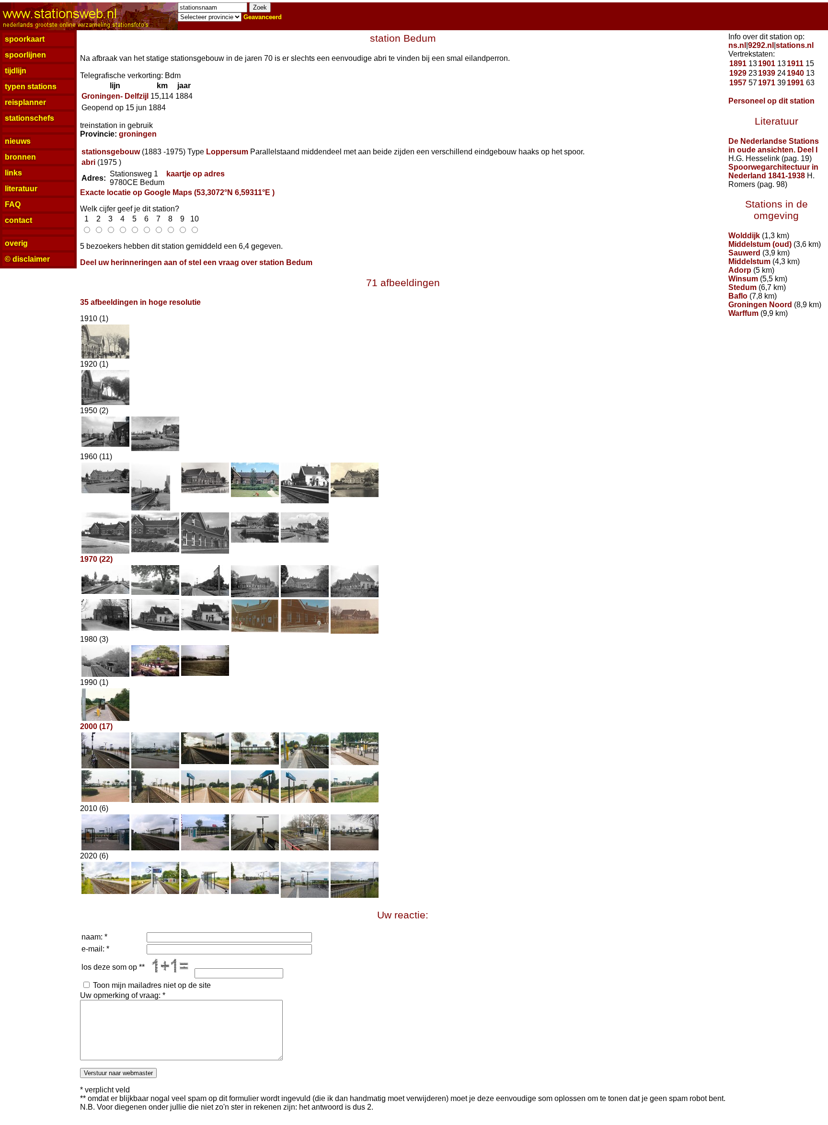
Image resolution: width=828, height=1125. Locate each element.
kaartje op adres (195, 174)
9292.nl (761, 45)
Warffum (743, 313)
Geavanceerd (262, 17)
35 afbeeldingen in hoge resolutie (140, 302)
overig (16, 243)
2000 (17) (96, 726)
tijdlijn (15, 71)
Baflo (738, 296)
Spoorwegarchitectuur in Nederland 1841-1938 (773, 171)
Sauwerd (744, 253)
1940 (795, 73)
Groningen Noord (760, 305)
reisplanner (25, 102)
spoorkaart (25, 39)
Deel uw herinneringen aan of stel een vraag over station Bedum (196, 262)
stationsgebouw (110, 152)
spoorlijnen (25, 55)
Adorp (739, 270)
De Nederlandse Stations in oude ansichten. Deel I (773, 145)
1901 (766, 63)
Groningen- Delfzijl (115, 96)
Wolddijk (744, 236)
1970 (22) (96, 559)
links (13, 173)
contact (18, 220)
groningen (138, 134)
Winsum (743, 279)
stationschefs (29, 118)
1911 (795, 63)
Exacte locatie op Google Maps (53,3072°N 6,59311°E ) (177, 192)
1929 (738, 73)
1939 (766, 73)
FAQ (13, 204)
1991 (795, 83)
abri (88, 162)
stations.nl (795, 45)
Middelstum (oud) (760, 244)
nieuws (18, 141)
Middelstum (749, 261)
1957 (738, 83)
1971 (766, 83)
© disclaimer (27, 259)
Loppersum (227, 152)
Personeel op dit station (771, 101)
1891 (738, 63)
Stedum (742, 287)
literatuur (21, 189)
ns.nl (737, 45)
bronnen (20, 157)
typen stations (31, 86)
